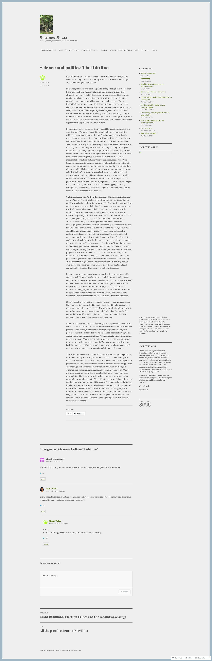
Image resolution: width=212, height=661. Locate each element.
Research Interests (89, 50)
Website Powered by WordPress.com (68, 651)
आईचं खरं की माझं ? (146, 79)
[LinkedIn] (148, 404)
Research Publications (68, 50)
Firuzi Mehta (52, 488)
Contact (145, 50)
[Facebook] (142, 404)
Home (154, 50)
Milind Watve (44, 82)
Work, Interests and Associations (124, 50)
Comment (124, 592)
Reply (43, 479)
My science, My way (53, 37)
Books (104, 50)
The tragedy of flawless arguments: (153, 92)
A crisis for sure (146, 128)
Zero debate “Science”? (149, 134)
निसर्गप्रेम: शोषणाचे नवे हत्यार (148, 73)
